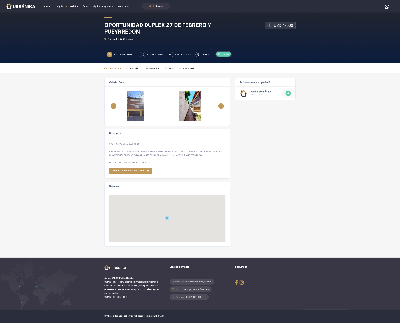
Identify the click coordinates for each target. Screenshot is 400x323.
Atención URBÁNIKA (260, 91)
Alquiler (61, 6)
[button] (221, 106)
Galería (134, 68)
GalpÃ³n (74, 6)
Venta (47, 6)
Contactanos (123, 6)
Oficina (85, 6)
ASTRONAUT (158, 316)
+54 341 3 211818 (193, 297)
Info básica (114, 68)
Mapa (171, 68)
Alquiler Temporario (103, 6)
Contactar (189, 68)
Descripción (152, 68)
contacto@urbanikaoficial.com (194, 289)
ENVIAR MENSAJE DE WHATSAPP (128, 171)
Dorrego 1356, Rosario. (201, 282)
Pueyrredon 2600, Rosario (120, 39)
